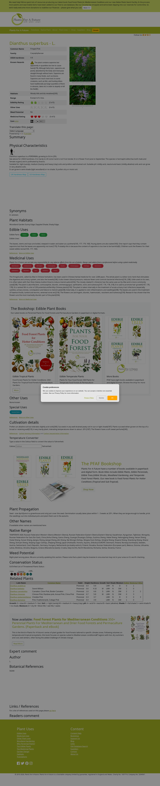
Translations (22, 757)
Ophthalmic (15, 270)
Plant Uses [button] (63, 30)
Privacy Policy (89, 398)
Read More (18, 643)
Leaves (34, 235)
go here (52, 710)
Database (35, 30)
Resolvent (26, 270)
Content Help (76, 733)
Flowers (25, 235)
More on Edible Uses (26, 253)
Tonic (35, 270)
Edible (126, 583)
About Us (74, 754)
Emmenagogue (74, 266)
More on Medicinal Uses (28, 299)
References (13, 253)
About (54, 30)
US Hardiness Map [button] (37, 174)
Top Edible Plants (24, 746)
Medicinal (134, 583)
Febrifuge (86, 266)
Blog (88, 30)
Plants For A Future (19, 30)
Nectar (43, 235)
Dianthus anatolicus (17, 586)
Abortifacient (15, 266)
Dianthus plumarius (17, 600)
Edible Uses (21, 733)
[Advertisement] (140, 83)
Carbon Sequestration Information (56, 433)
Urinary (55, 270)
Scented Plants (16, 412)
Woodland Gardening (26, 741)
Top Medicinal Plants (25, 749)
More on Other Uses (26, 417)
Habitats (20, 754)
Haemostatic (98, 266)
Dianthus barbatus (17, 589)
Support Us (75, 738)
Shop (73, 30)
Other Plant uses (24, 738)
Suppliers (81, 30)
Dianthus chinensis (17, 594)
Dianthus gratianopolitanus (20, 597)
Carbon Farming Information (29, 433)
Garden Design (23, 751)
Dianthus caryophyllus (18, 591)
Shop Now (88, 489)
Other (140, 583)
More (16, 390)
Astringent (39, 266)
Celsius (12, 446)
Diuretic (63, 266)
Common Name (54, 583)
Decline (101, 398)
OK (112, 398)
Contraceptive (51, 266)
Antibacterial (27, 266)
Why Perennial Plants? (26, 744)
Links (73, 744)
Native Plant (46, 30)
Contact (74, 751)
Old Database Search (79, 746)
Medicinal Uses (23, 736)
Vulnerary (45, 270)
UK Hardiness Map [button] (18, 174)
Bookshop (75, 736)
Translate (27, 133)
